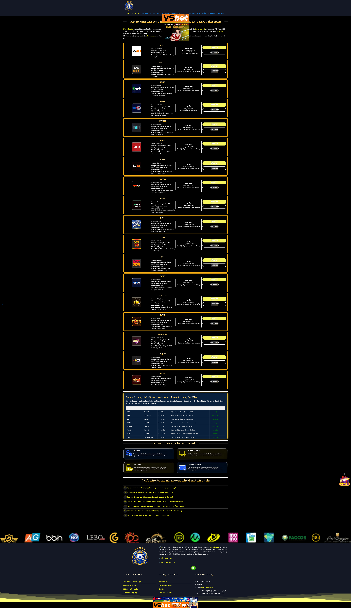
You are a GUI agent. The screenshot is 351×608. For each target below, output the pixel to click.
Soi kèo (192, 13)
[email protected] (207, 588)
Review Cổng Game (161, 13)
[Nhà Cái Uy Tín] (132, 5)
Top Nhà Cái (146, 13)
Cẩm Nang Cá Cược (179, 13)
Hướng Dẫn (201, 13)
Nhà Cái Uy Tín (133, 13)
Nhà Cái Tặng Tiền (216, 13)
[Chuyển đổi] (125, 488)
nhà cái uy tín (214, 547)
